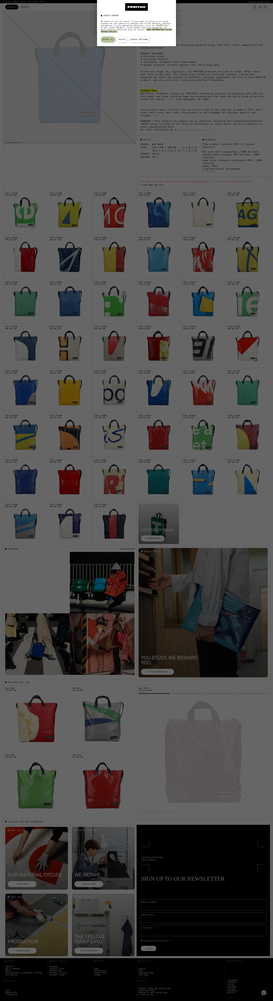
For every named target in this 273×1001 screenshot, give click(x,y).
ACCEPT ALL (108, 39)
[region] (136, 23)
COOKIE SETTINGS (139, 39)
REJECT (122, 39)
